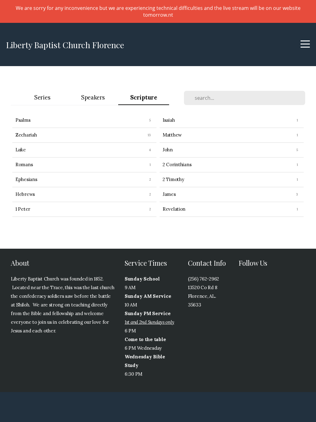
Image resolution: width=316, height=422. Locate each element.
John (168, 150)
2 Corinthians (177, 164)
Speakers (93, 97)
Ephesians (26, 179)
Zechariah (26, 135)
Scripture (143, 97)
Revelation (174, 209)
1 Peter (22, 209)
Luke (20, 150)
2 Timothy (173, 179)
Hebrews (25, 194)
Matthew (172, 135)
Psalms (22, 120)
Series (42, 97)
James (169, 194)
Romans (24, 164)
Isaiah (169, 120)
